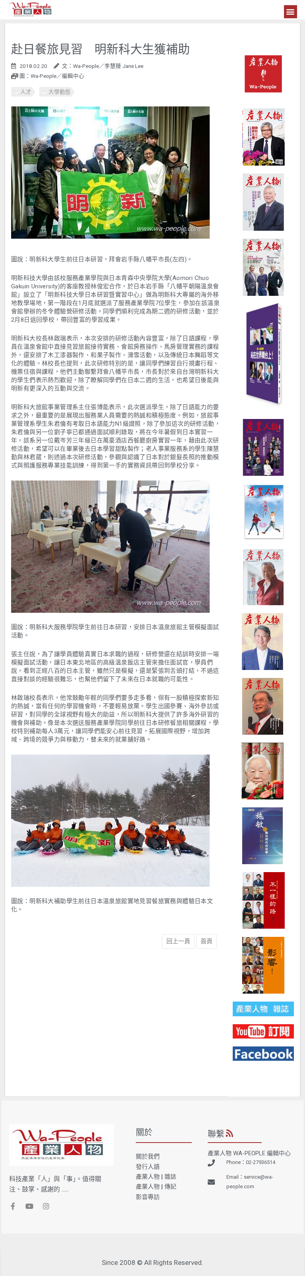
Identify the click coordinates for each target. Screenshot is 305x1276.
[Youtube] (29, 1206)
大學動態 (59, 92)
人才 (25, 92)
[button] (290, 11)
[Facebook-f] (12, 1206)
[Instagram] (46, 1206)
